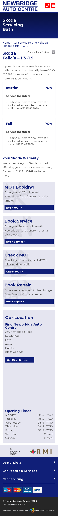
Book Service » (15, 241)
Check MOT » (14, 271)
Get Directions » (17, 360)
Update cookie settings (14, 504)
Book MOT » (14, 207)
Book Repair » (15, 301)
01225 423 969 (14, 352)
